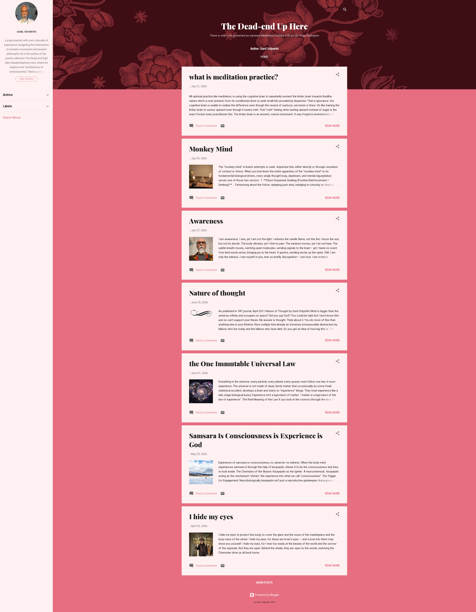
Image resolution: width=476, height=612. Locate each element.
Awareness (206, 220)
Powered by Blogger (266, 595)
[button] (337, 75)
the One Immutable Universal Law (242, 363)
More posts (264, 582)
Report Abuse (12, 117)
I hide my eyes (211, 516)
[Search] (345, 10)
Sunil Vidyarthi (26, 31)
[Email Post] (222, 127)
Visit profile (26, 79)
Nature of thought (217, 292)
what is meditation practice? (233, 76)
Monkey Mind (211, 148)
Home (264, 56)
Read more (332, 125)
